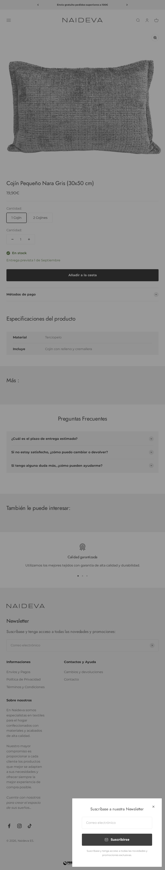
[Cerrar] (153, 807)
